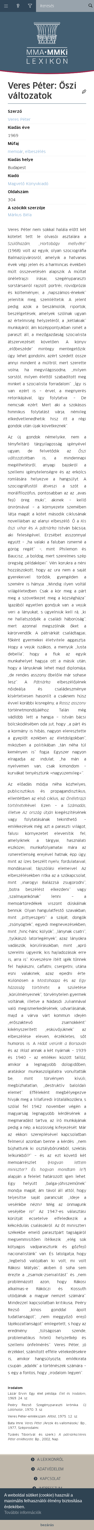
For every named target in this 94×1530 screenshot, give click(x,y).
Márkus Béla (20, 215)
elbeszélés (35, 152)
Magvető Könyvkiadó (28, 184)
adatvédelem (50, 1469)
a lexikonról (50, 1460)
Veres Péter (19, 120)
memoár (15, 152)
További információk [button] (22, 1512)
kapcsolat (50, 1479)
